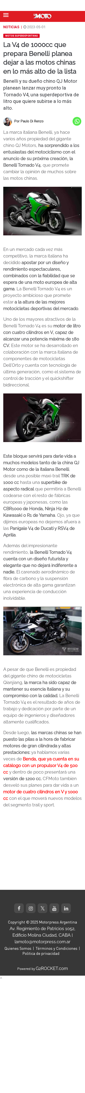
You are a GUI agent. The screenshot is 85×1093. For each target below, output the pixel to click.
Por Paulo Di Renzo (29, 121)
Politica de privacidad (41, 953)
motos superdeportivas (21, 35)
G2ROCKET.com (52, 968)
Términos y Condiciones (56, 948)
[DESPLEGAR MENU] (5, 15)
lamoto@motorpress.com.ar (42, 941)
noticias (11, 27)
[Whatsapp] (77, 121)
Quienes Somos (17, 948)
